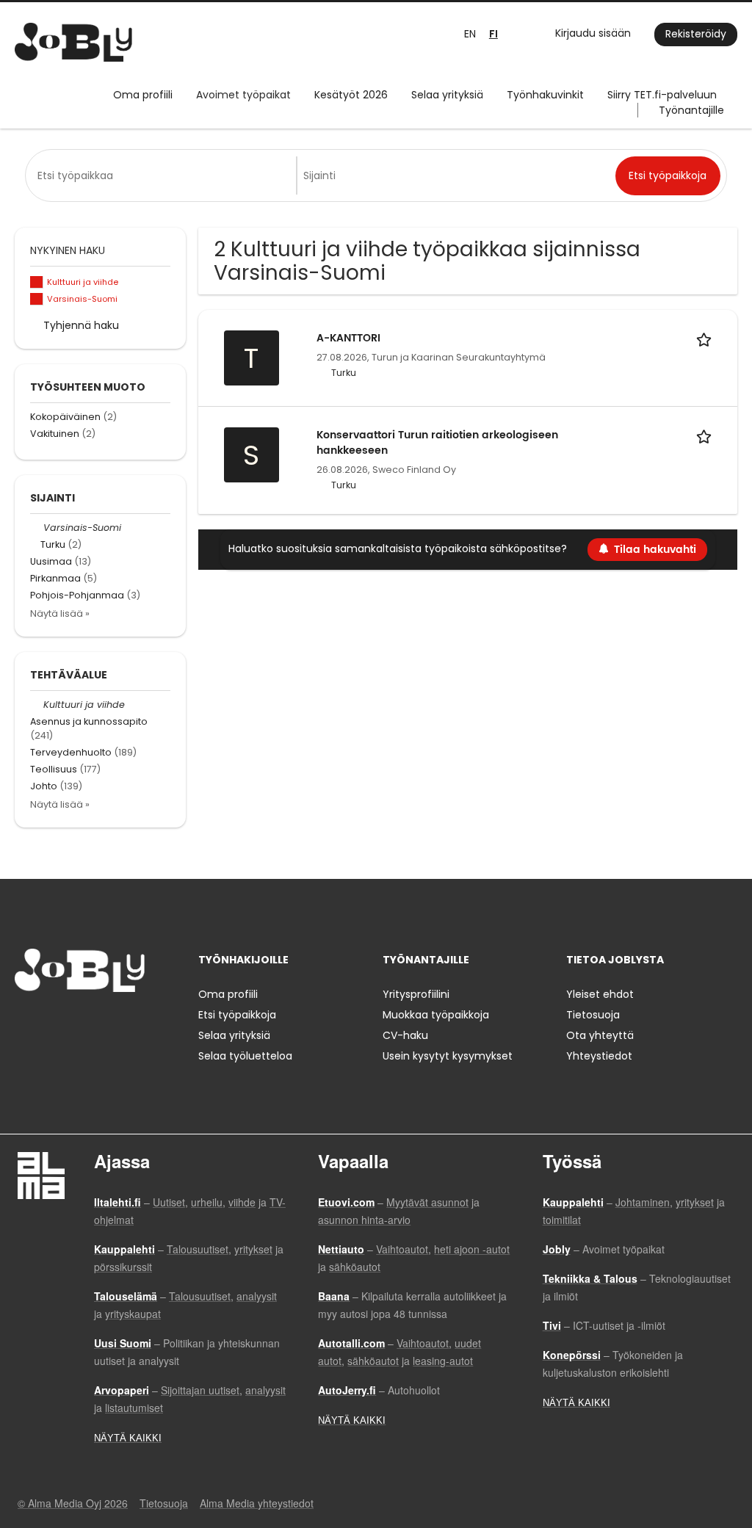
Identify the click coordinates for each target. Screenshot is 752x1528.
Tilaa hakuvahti (655, 549)
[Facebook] (25, 1022)
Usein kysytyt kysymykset (448, 1056)
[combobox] (164, 175)
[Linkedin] (73, 1022)
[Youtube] (120, 1022)
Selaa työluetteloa (245, 1056)
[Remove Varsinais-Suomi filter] (36, 527)
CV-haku (405, 1035)
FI (493, 34)
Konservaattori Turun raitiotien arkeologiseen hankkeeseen (437, 443)
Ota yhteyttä (600, 1035)
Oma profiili (143, 94)
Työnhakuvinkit (545, 94)
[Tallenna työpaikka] (706, 338)
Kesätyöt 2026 (351, 94)
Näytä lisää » (60, 613)
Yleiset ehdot (600, 994)
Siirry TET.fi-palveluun (662, 94)
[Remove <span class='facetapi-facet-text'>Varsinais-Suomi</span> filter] (36, 299)
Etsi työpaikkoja (237, 1014)
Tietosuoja (593, 1014)
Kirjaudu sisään (593, 33)
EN (470, 33)
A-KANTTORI (348, 338)
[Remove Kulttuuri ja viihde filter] (36, 704)
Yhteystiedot (599, 1056)
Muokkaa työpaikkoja (436, 1014)
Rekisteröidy (695, 33)
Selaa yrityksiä (447, 94)
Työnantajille (691, 110)
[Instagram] (49, 1022)
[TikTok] (98, 1022)
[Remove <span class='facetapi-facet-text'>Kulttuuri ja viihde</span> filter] (36, 282)
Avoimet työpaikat (243, 94)
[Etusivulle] (73, 42)
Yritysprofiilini (416, 994)
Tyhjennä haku (81, 325)
